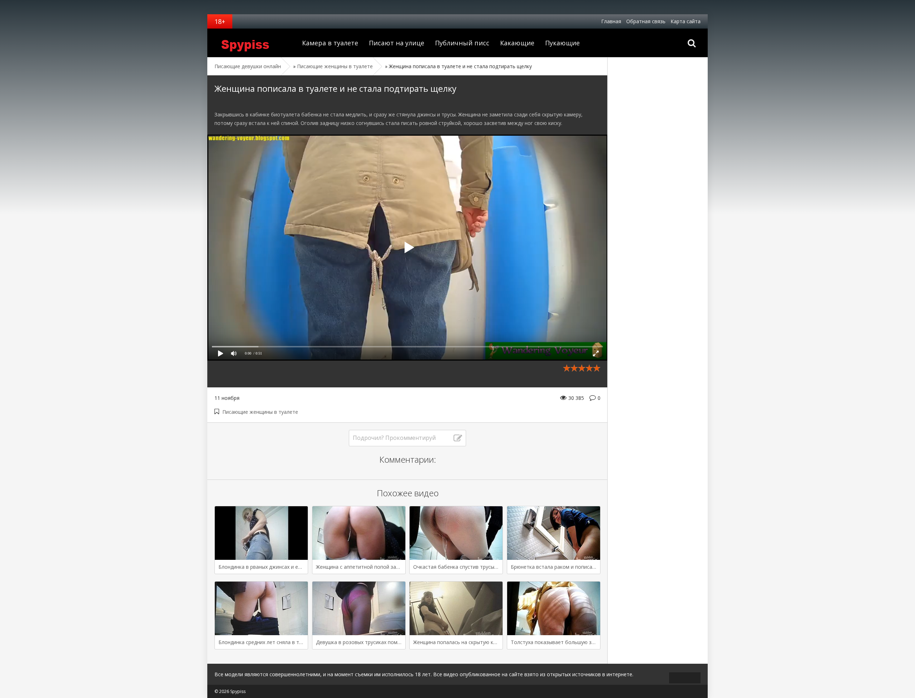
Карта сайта (686, 21)
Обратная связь (646, 21)
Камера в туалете (330, 43)
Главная (611, 21)
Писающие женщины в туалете (260, 411)
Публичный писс (462, 43)
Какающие (517, 43)
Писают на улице (396, 43)
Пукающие (562, 43)
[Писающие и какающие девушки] (252, 43)
